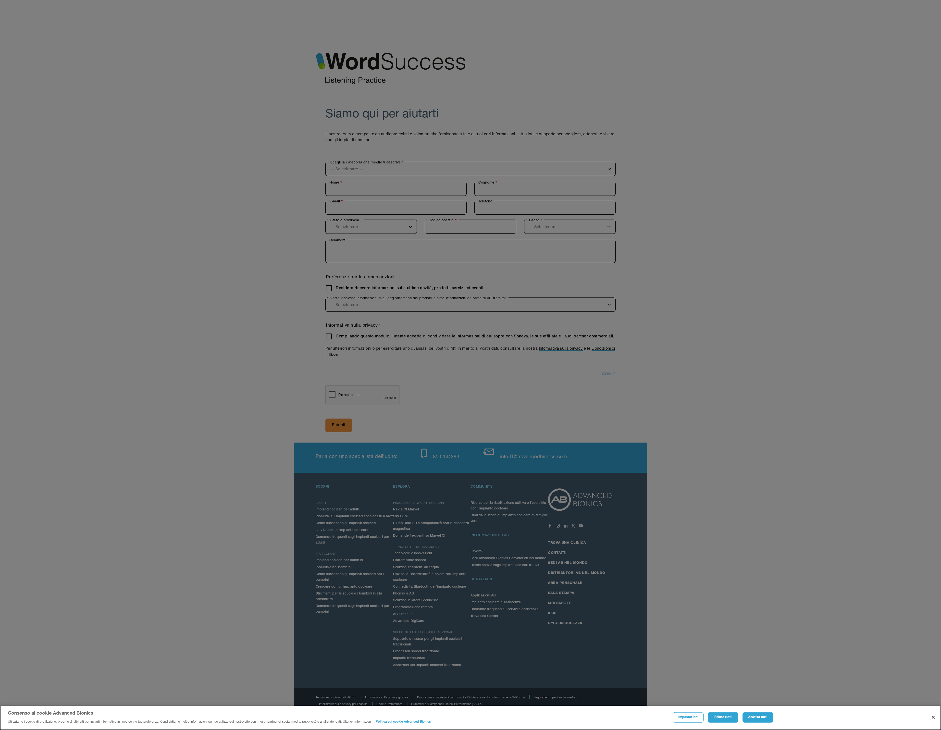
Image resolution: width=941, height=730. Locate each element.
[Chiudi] (933, 717)
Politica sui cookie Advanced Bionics (403, 721)
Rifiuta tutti (723, 717)
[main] (470, 718)
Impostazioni (688, 717)
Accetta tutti (758, 717)
